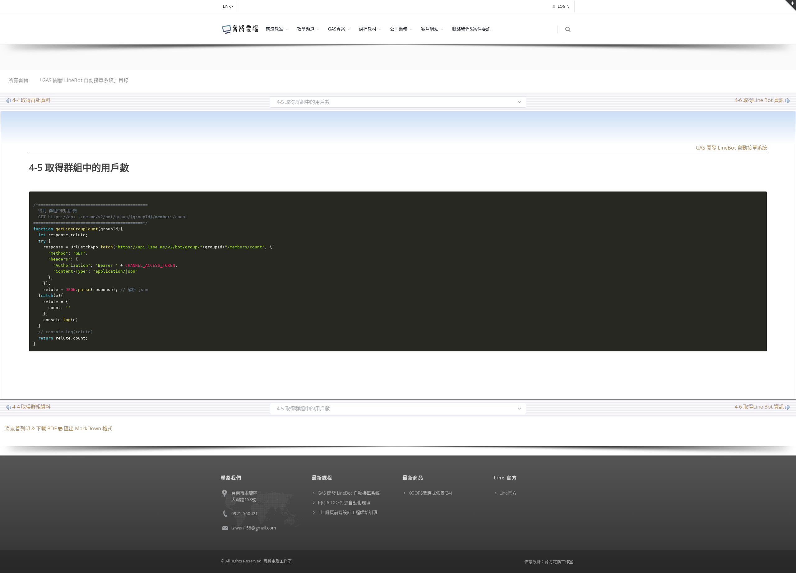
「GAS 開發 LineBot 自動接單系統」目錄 (82, 80)
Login (564, 6)
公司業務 (398, 29)
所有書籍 (18, 80)
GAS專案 (336, 29)
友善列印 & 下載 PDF (33, 428)
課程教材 (367, 29)
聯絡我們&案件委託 (471, 29)
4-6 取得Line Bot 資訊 (759, 100)
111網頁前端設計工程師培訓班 (347, 512)
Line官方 (508, 493)
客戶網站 (429, 29)
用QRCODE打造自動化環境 (344, 503)
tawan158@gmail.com (253, 528)
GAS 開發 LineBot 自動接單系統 (731, 147)
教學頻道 (305, 29)
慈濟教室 (274, 29)
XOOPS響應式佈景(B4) (430, 493)
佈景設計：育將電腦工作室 (549, 561)
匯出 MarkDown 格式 (87, 428)
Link (227, 6)
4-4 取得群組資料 (31, 100)
